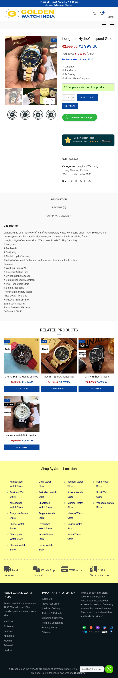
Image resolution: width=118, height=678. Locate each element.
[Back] (6, 25)
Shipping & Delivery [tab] (59, 215)
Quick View (36, 340)
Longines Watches (87, 166)
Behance (8, 631)
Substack (9, 645)
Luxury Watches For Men (76, 170)
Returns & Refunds (52, 613)
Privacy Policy (49, 627)
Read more (96, 389)
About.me (9, 635)
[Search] (94, 13)
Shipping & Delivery (52, 618)
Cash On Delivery (51, 608)
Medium (8, 640)
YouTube (8, 621)
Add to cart (87, 97)
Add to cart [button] (21, 389)
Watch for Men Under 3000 (77, 174)
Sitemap (46, 632)
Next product (112, 25)
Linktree (8, 650)
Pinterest (9, 626)
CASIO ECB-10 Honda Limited (21, 376)
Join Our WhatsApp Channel (59, 5)
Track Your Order (51, 603)
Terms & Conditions (52, 622)
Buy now (70, 106)
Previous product (104, 25)
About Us (47, 598)
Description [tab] (59, 199)
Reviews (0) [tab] (59, 207)
